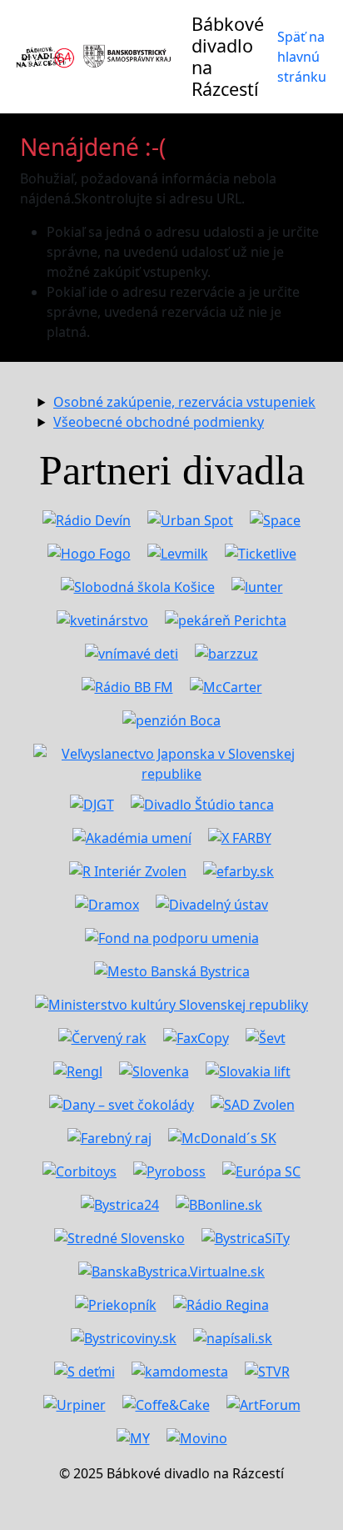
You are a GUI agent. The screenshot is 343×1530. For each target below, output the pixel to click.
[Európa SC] (261, 1170)
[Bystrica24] (120, 1203)
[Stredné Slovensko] (119, 1236)
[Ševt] (265, 1036)
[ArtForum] (263, 1403)
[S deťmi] (84, 1370)
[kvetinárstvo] (102, 618)
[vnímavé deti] (131, 652)
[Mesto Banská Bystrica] (171, 970)
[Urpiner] (74, 1403)
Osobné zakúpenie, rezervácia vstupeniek (184, 402)
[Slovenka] (154, 1070)
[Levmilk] (178, 552)
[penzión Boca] (171, 719)
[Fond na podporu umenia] (172, 936)
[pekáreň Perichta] (225, 618)
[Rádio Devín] (86, 518)
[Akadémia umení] (132, 836)
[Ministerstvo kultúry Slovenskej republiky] (171, 1003)
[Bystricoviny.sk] (123, 1336)
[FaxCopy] (196, 1036)
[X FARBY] (239, 836)
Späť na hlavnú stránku (301, 57)
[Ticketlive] (260, 552)
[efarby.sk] (238, 869)
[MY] (133, 1436)
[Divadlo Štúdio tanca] (202, 803)
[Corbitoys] (79, 1170)
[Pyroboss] (169, 1170)
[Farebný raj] (109, 1136)
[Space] (275, 518)
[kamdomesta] (180, 1370)
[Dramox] (107, 903)
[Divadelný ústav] (212, 903)
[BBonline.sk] (219, 1203)
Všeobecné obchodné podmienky (158, 422)
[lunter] (257, 585)
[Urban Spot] (190, 518)
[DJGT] (92, 803)
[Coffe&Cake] (166, 1403)
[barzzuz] (226, 652)
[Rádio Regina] (221, 1303)
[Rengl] (78, 1070)
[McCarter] (226, 685)
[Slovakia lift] (248, 1070)
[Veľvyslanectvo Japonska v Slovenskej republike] (171, 760)
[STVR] (267, 1370)
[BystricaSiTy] (245, 1236)
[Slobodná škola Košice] (137, 585)
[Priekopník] (115, 1303)
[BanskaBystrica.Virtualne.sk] (171, 1270)
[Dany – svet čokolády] (121, 1103)
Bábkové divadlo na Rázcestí (227, 56)
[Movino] (197, 1436)
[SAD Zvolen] (252, 1103)
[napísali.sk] (232, 1336)
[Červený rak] (102, 1036)
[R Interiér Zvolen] (127, 869)
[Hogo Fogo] (89, 552)
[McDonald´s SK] (222, 1136)
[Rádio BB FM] (127, 685)
